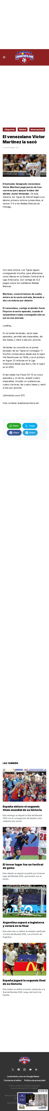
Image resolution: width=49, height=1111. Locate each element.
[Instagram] (24, 1069)
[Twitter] (13, 1069)
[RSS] (36, 1069)
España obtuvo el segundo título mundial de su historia (22, 808)
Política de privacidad (34, 1080)
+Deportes (9, 129)
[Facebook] (18, 1069)
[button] (4, 57)
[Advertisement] (24, 24)
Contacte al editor (13, 1080)
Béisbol (22, 129)
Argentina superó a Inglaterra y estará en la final (23, 924)
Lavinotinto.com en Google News (23, 1076)
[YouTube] (30, 1069)
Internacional (37, 129)
